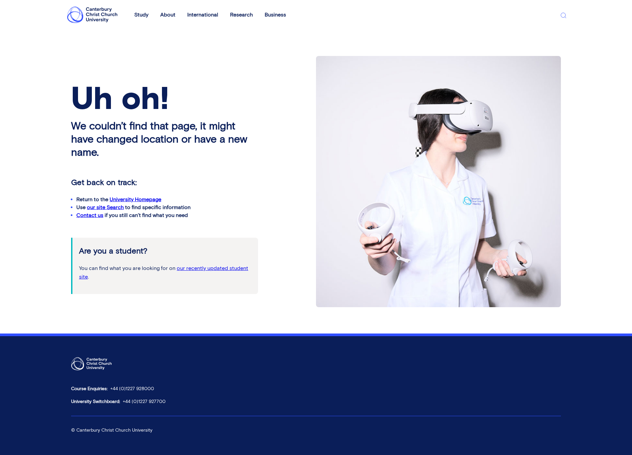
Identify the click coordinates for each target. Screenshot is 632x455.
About (167, 15)
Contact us (89, 215)
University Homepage (135, 199)
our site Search (105, 207)
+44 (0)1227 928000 (132, 388)
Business (275, 15)
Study (141, 15)
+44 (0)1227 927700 (144, 401)
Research (241, 15)
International (202, 15)
